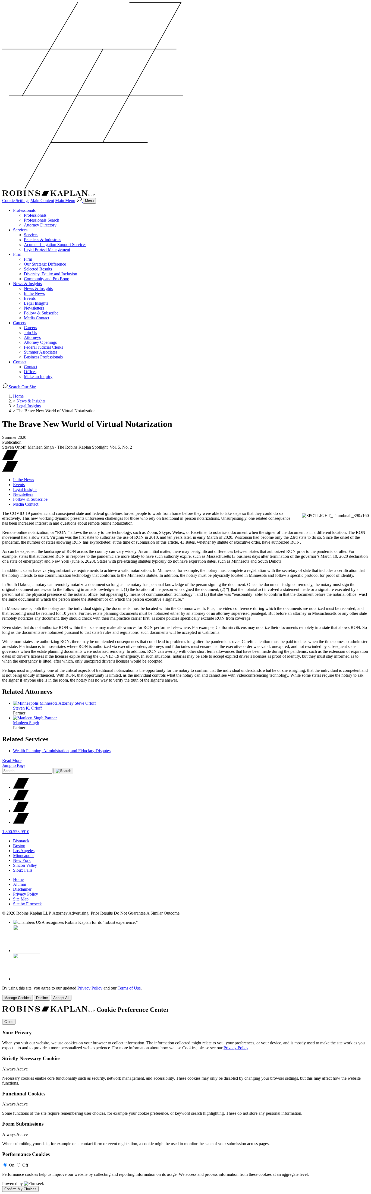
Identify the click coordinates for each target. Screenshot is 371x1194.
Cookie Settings (15, 200)
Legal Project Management (47, 249)
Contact (19, 362)
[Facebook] (21, 799)
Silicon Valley (25, 865)
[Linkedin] (21, 810)
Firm (17, 254)
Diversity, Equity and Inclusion (50, 274)
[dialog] (185, 993)
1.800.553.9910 (15, 831)
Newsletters (34, 308)
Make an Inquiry (38, 376)
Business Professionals (43, 357)
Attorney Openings (40, 342)
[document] (185, 1099)
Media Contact (36, 318)
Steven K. (27, 708)
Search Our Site (22, 387)
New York (22, 860)
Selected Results (38, 269)
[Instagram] (21, 822)
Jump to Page (13, 765)
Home (18, 396)
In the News (34, 293)
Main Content (42, 200)
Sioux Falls (22, 870)
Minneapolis (23, 855)
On (11, 1165)
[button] (10, 470)
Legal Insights (36, 303)
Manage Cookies (17, 998)
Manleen (26, 722)
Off (25, 1165)
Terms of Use (129, 988)
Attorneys (32, 337)
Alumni (19, 884)
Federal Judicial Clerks (43, 347)
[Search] (79, 200)
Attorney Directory (40, 225)
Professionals (24, 210)
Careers (19, 322)
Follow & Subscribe (41, 313)
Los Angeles (23, 850)
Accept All (61, 998)
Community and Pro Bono (46, 278)
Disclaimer (22, 889)
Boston (19, 845)
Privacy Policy (25, 894)
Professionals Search (41, 220)
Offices (30, 371)
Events (30, 298)
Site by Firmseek (27, 904)
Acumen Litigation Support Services (55, 244)
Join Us (30, 332)
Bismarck (21, 841)
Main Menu (65, 200)
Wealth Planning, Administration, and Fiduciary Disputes (62, 750)
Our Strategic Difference (45, 264)
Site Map (21, 899)
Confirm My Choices (20, 1189)
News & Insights (27, 283)
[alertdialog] (185, 1099)
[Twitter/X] (21, 787)
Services (20, 230)
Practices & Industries (42, 239)
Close (8, 1022)
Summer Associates (40, 352)
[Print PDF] (10, 458)
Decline (42, 998)
